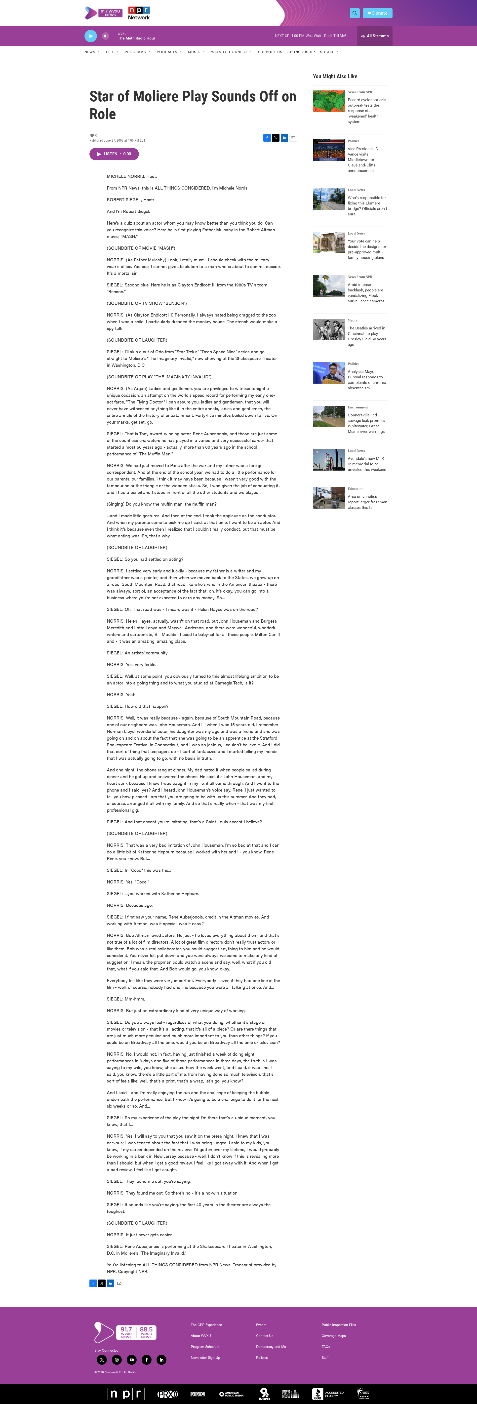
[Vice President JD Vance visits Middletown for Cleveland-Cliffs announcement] (329, 150)
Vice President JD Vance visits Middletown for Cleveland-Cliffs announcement (363, 159)
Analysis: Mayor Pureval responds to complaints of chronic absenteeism (367, 379)
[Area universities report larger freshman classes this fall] (329, 498)
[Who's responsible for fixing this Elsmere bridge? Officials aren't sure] (329, 199)
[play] (91, 36)
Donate (380, 13)
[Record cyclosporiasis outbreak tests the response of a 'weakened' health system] (329, 101)
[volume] (105, 36)
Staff (325, 1358)
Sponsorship (301, 51)
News (89, 51)
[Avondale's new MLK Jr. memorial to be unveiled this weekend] (329, 460)
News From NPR (360, 92)
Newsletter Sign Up (205, 1358)
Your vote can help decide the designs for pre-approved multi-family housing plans (367, 249)
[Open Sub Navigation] (99, 52)
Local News (356, 190)
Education (355, 489)
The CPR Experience (206, 1325)
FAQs (326, 1347)
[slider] (113, 36)
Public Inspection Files (339, 1325)
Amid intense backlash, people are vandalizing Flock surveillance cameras (366, 292)
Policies (262, 1358)
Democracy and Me (271, 1347)
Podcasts (167, 51)
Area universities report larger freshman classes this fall (367, 501)
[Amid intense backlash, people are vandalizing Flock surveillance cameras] (329, 286)
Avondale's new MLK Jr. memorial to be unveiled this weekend (367, 463)
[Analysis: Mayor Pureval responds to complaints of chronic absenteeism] (329, 373)
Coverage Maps (334, 1336)
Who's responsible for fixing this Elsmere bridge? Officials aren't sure (367, 206)
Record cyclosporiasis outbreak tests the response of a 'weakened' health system (367, 110)
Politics (353, 141)
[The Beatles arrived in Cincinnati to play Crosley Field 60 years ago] (329, 329)
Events (261, 1325)
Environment (358, 407)
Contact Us (264, 1336)
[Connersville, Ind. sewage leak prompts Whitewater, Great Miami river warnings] (329, 416)
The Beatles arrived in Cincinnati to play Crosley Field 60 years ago (367, 336)
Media (352, 320)
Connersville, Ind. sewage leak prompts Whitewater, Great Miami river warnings (366, 423)
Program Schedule (205, 1347)
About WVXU (201, 1336)
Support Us (270, 51)
